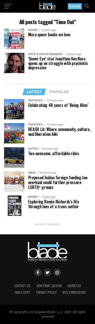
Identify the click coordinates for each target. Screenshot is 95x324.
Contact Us (22, 285)
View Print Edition (49, 285)
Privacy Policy (46, 292)
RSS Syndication (74, 292)
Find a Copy (22, 292)
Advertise (74, 285)
